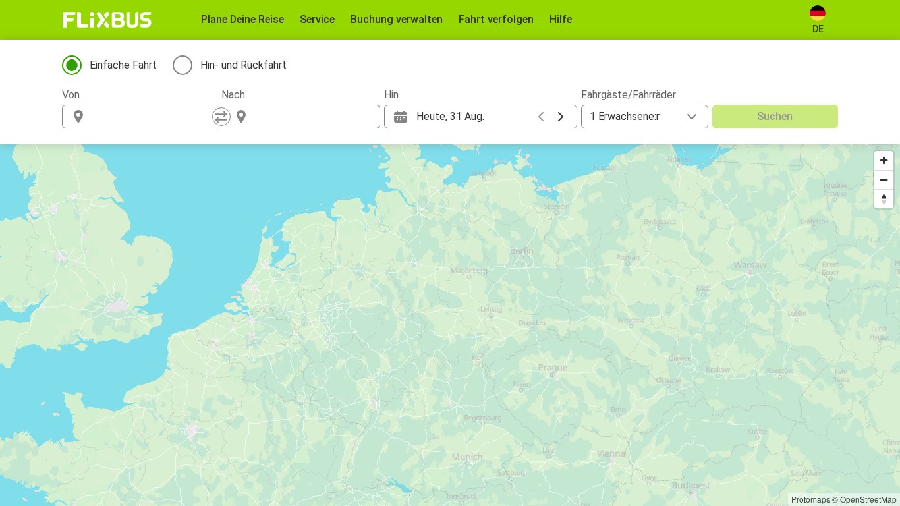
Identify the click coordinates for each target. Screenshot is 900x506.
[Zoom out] (883, 179)
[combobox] (153, 117)
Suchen (775, 116)
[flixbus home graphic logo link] (107, 20)
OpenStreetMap (868, 499)
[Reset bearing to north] (883, 198)
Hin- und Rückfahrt (243, 65)
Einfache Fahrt (123, 65)
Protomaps (810, 499)
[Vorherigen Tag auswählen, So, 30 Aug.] (541, 117)
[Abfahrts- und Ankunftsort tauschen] (221, 116)
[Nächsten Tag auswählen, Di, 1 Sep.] (561, 117)
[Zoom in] (883, 160)
